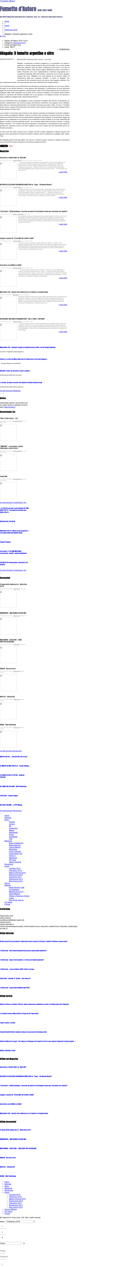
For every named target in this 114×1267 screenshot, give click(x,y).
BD (10, 826)
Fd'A (10, 839)
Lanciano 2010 (14, 868)
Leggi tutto (63, 172)
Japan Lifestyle (15, 862)
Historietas (13, 828)
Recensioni (16, 589)
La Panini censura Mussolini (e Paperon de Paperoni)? (19, 1013)
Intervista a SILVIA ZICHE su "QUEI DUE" (13, 158)
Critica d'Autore (17, 160)
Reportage (13, 858)
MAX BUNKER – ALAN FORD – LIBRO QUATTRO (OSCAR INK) (11, 641)
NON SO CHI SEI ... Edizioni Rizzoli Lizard (13, 756)
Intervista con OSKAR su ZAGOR (10, 265)
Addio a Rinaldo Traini (7, 1050)
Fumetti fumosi (5, 542)
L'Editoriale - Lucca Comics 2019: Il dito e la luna (17, 969)
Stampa (66, 49)
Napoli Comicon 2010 (17, 873)
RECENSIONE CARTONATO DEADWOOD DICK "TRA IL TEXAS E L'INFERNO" (22, 319)
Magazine (8, 841)
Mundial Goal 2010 (16, 892)
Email (61, 49)
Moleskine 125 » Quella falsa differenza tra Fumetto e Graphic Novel (24, 292)
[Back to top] (2, 1264)
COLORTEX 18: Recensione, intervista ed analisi (14, 563)
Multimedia (13, 832)
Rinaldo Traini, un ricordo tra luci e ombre (15, 371)
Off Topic (12, 860)
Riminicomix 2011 (16, 879)
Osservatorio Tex (17, 421)
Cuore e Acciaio (15, 851)
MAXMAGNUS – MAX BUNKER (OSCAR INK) (13, 613)
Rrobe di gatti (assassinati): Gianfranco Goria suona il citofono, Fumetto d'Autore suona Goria (33, 941)
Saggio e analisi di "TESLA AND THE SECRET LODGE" (17, 238)
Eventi (6, 26)
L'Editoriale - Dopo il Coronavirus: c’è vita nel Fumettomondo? (22, 960)
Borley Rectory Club (16, 887)
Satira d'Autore (14, 894)
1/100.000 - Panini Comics (9, 796)
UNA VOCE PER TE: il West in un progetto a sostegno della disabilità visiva (14, 532)
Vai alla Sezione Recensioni (11, 751)
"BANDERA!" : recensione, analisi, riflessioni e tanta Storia (11, 447)
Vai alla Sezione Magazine (10, 391)
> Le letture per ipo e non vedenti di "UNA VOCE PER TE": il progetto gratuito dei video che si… (14, 510)
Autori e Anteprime (18, 214)
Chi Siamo (8, 902)
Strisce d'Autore (7, 884)
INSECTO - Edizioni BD (7, 697)
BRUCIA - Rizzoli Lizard (8, 668)
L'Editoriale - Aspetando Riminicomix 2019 (15, 988)
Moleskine (16, 294)
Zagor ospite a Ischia (7, 1023)
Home (6, 21)
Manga (11, 830)
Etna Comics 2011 (16, 881)
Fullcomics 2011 (15, 877)
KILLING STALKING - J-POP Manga (11, 805)
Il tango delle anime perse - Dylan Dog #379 (13, 585)
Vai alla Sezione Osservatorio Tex (13, 503)
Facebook (3, 1256)
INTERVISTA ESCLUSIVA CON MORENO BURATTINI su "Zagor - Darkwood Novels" (26, 184)
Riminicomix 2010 (16, 875)
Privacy (7, 904)
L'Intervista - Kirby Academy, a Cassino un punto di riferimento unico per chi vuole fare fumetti (33, 211)
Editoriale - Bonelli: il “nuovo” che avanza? (15, 978)
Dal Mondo (13, 837)
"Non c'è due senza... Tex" (9, 418)
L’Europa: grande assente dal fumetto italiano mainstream (21, 382)
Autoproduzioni (15, 845)
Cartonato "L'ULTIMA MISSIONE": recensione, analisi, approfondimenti (13, 552)
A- (5, 36)
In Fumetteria (14, 890)
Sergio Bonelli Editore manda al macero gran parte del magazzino (23, 1032)
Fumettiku (3, 476)
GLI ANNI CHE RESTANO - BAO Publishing (13, 786)
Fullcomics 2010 (10, 30)
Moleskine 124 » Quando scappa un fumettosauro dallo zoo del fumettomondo (28, 347)
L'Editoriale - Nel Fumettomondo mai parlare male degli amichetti (23, 950)
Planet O (12, 856)
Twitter (2, 1251)
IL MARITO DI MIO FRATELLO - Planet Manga (14, 766)
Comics (12, 824)
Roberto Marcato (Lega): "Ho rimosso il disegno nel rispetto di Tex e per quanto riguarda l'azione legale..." (38, 1041)
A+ (1, 36)
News (6, 820)
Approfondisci (9, 407)
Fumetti (12, 822)
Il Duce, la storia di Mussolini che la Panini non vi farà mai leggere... (24, 359)
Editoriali (7, 818)
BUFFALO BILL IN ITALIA (7, 521)
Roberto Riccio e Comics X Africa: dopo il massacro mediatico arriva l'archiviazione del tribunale (34, 1004)
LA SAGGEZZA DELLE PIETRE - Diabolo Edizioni (12, 776)
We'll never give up (16, 900)
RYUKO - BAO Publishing (8, 725)
